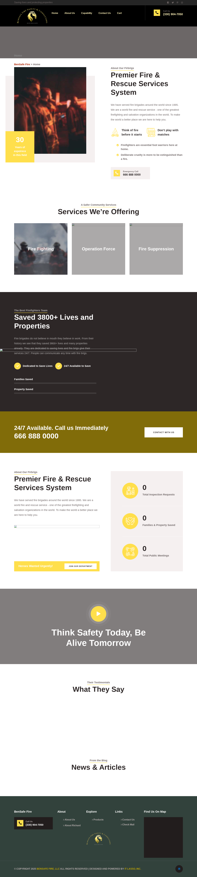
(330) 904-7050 (173, 14)
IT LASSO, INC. (133, 869)
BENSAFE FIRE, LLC (48, 869)
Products (98, 819)
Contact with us (163, 432)
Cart (119, 13)
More (41, 260)
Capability (86, 13)
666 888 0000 (132, 174)
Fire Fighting (41, 241)
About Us (69, 13)
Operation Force (98, 241)
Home (55, 13)
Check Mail (128, 824)
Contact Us (104, 13)
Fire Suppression (156, 241)
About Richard (73, 825)
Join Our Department (80, 566)
